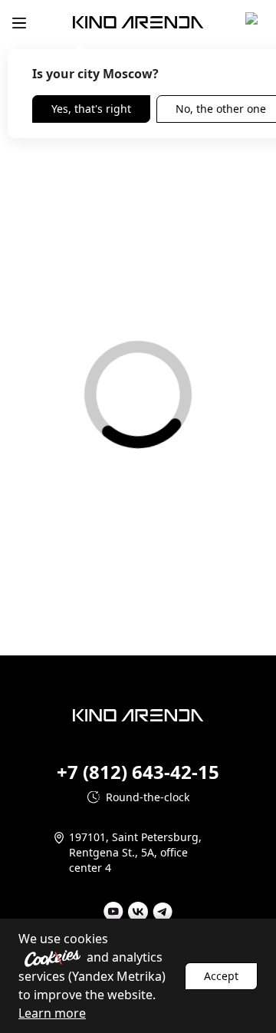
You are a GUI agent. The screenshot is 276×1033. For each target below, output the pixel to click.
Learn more (52, 1013)
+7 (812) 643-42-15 (138, 772)
